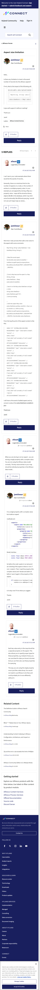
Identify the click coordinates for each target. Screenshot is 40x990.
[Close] (36, 964)
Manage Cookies (19, 981)
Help (22, 20)
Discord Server (9, 804)
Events (4, 957)
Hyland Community (9, 20)
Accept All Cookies (19, 987)
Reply (19, 140)
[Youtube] (26, 846)
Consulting (5, 913)
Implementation (7, 905)
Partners (4, 939)
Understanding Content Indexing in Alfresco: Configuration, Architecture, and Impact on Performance (17, 737)
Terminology (6, 883)
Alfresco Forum (7, 43)
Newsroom (5, 948)
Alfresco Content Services (17, 121)
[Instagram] (15, 846)
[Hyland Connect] (15, 13)
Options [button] (35, 43)
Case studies (6, 857)
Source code (8, 801)
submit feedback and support (20, 6)
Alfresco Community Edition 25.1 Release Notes (18, 763)
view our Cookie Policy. (24, 977)
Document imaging (8, 921)
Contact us (19, 833)
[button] (6, 134)
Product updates (7, 895)
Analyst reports (6, 861)
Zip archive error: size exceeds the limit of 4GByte (18, 752)
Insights (4, 865)
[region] (19, 975)
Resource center (7, 879)
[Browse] (5, 27)
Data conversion (7, 917)
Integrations (6, 869)
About (4, 935)
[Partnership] (31, 151)
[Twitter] (9, 846)
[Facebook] (4, 846)
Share (7, 127)
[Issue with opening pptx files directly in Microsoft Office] (35, 151)
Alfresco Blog (8, 715)
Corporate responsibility (9, 944)
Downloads (5, 887)
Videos (4, 891)
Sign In (29, 20)
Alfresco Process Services (13, 795)
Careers (4, 931)
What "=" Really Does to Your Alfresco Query (17, 723)
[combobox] (19, 34)
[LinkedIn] (20, 846)
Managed (5, 909)
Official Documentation (13, 798)
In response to (25, 446)
